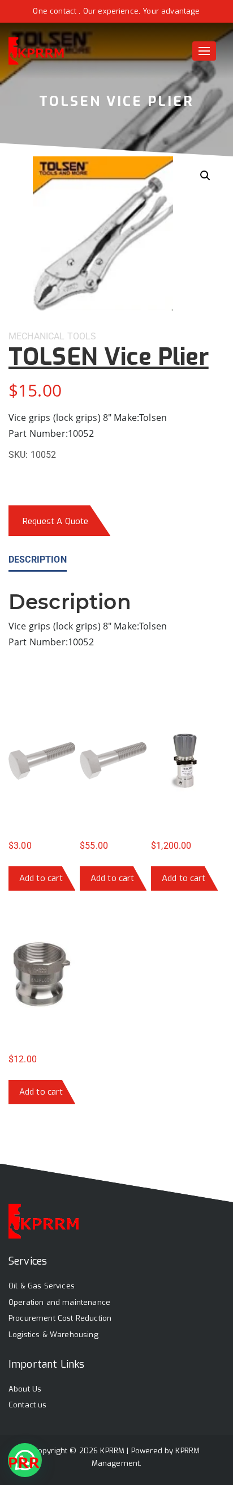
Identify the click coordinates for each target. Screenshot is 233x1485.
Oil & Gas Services (41, 1286)
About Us (24, 1389)
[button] (205, 175)
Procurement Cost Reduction (59, 1318)
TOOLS (82, 336)
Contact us (27, 1405)
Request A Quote (55, 521)
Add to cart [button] (41, 878)
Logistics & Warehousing (53, 1334)
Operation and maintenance (59, 1302)
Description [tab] (37, 559)
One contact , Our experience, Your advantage (116, 11)
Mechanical (36, 336)
